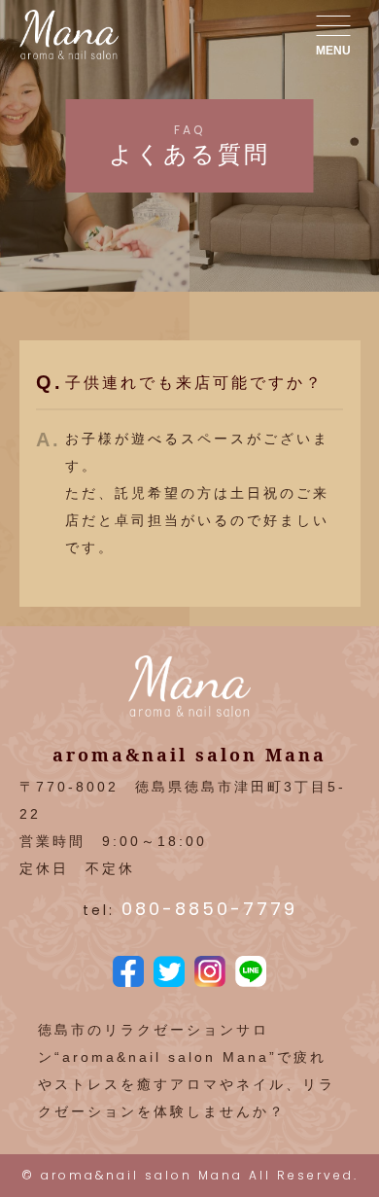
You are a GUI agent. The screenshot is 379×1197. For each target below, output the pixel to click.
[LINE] (250, 973)
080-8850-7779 (209, 909)
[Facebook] (128, 973)
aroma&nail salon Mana (142, 1175)
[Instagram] (209, 973)
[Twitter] (169, 973)
